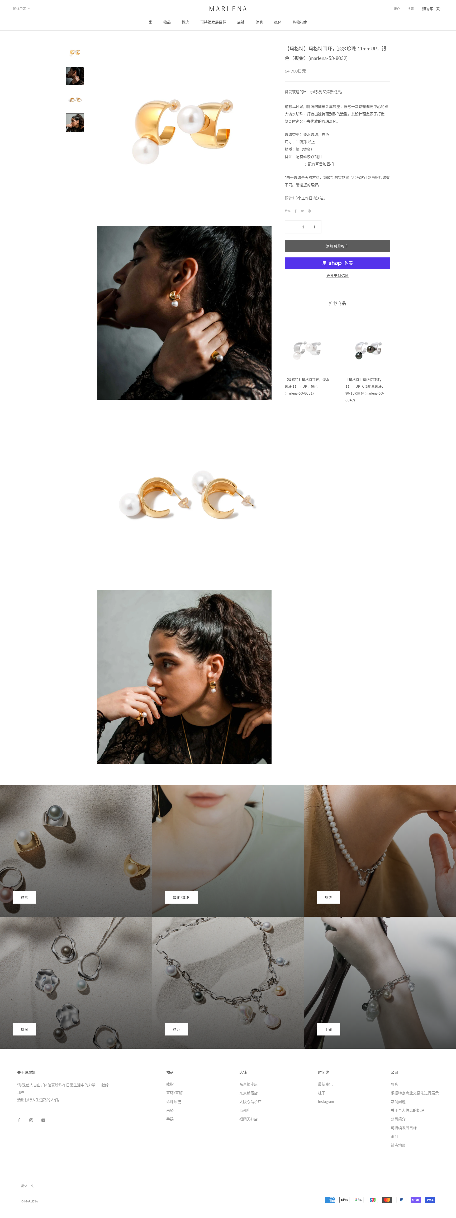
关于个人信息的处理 (407, 1110)
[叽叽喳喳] (302, 211)
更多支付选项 (337, 275)
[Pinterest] (309, 211)
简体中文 (19, 9)
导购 (394, 1084)
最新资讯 (325, 1084)
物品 (167, 22)
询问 (394, 1136)
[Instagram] (31, 1120)
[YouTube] (43, 1120)
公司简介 (398, 1119)
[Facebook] (295, 211)
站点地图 (398, 1145)
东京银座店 (248, 1084)
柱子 (321, 1093)
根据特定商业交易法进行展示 (415, 1093)
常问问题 (398, 1101)
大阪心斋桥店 (250, 1101)
